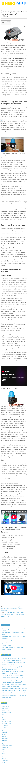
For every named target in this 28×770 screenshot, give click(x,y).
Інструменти (5, 725)
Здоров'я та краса (7, 723)
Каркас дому (5, 731)
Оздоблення (5, 740)
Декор (3, 718)
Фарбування (5, 758)
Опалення (4, 742)
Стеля (3, 751)
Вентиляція (5, 708)
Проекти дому (5, 747)
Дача (3, 716)
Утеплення (5, 757)
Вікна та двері (5, 710)
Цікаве (3, 762)
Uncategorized (5, 706)
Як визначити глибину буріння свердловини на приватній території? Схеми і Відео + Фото (13, 608)
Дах (3, 714)
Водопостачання (6, 16)
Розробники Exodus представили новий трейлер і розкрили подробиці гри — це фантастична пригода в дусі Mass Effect (12, 677)
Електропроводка (6, 721)
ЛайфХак (4, 734)
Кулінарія (4, 732)
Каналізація (5, 729)
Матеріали (5, 738)
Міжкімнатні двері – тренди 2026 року (12, 666)
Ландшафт (4, 736)
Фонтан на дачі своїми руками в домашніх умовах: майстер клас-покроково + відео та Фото (13, 614)
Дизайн (4, 719)
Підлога (4, 744)
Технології (4, 755)
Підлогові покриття (7, 745)
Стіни (3, 753)
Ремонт (4, 749)
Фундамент (5, 760)
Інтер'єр (4, 727)
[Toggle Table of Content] (7, 22)
